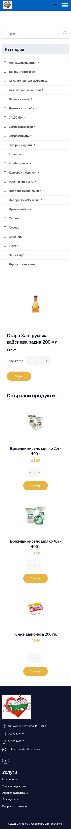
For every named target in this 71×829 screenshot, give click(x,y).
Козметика (16, 154)
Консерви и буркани (23, 172)
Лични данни (10, 799)
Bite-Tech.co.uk (54, 823)
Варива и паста (19, 99)
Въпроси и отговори (14, 806)
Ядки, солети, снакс (22, 264)
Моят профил (10, 779)
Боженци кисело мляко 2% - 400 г (35, 451)
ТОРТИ (14, 245)
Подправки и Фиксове (24, 200)
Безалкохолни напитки (25, 90)
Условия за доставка (14, 786)
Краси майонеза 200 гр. (35, 634)
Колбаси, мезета (20, 163)
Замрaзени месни (21, 126)
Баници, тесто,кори (22, 71)
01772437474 (16, 733)
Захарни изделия (21, 145)
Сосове (14, 227)
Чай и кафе (17, 255)
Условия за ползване (15, 792)
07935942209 (16, 741)
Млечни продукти (21, 181)
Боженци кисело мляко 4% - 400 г (35, 544)
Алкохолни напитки (23, 62)
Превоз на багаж (20, 209)
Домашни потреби (21, 108)
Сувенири (16, 236)
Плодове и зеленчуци (24, 190)
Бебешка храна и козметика (28, 80)
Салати (14, 218)
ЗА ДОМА (16, 117)
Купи (20, 376)
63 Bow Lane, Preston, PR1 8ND (27, 725)
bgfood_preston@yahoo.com (25, 749)
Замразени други (20, 135)
